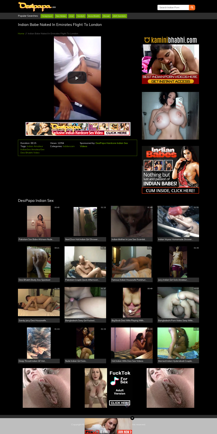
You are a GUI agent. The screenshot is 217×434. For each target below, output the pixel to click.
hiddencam (69, 146)
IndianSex (25, 149)
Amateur (38, 146)
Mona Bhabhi (94, 16)
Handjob (81, 16)
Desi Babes (61, 16)
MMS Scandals (119, 16)
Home (21, 33)
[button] (77, 77)
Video (36, 152)
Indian (30, 146)
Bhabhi (29, 152)
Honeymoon (47, 16)
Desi (22, 152)
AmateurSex (37, 149)
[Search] (192, 7)
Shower (106, 16)
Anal (71, 16)
